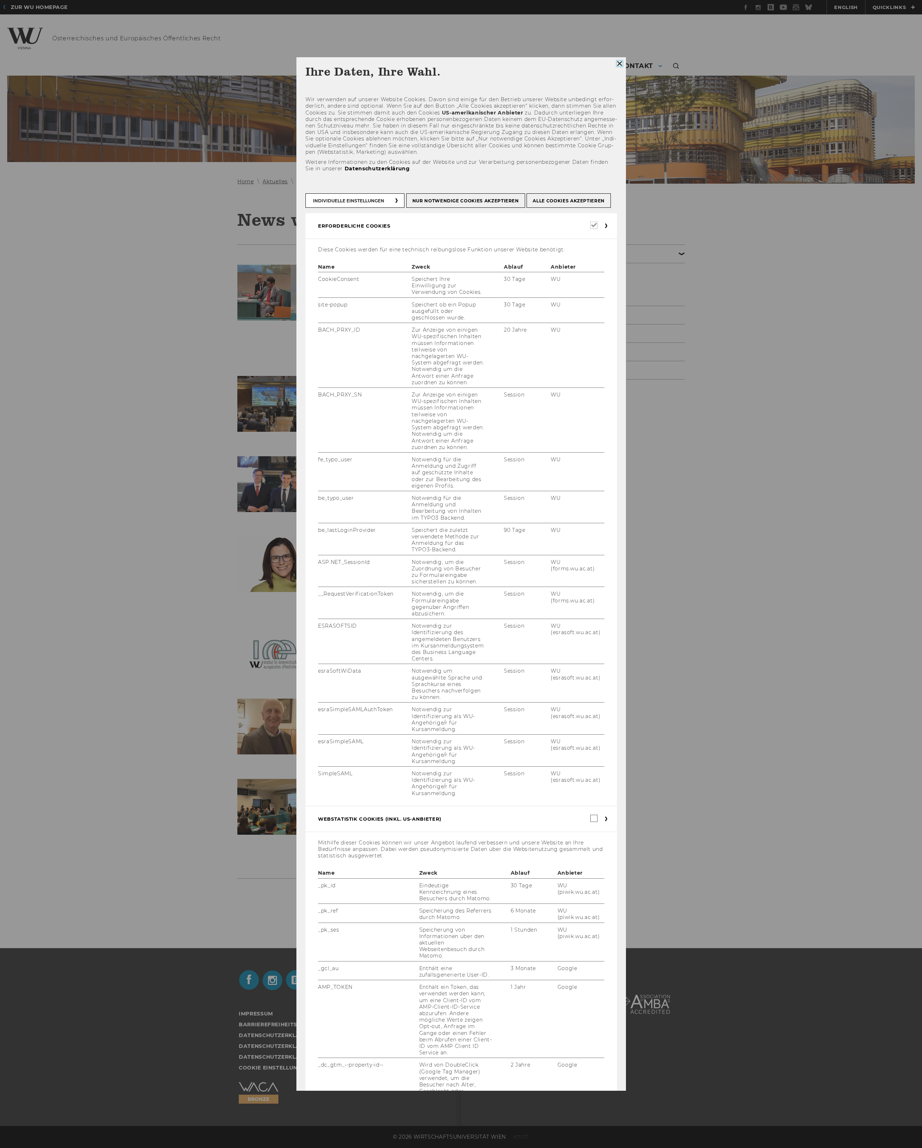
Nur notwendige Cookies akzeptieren (465, 200)
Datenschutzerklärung (376, 169)
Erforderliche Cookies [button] (354, 226)
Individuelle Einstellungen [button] (348, 200)
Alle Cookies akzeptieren (569, 200)
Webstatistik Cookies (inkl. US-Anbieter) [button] (380, 819)
